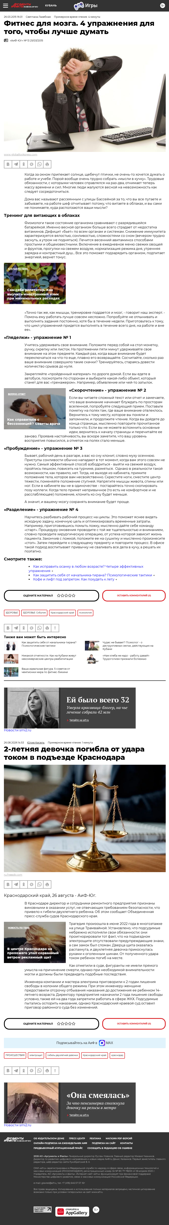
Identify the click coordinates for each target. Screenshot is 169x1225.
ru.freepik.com (13, 874)
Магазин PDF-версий (119, 1138)
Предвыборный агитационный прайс (58, 1148)
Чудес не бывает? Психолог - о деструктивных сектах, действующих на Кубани (128, 646)
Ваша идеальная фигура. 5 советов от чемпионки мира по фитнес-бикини (46, 670)
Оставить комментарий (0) (134, 595)
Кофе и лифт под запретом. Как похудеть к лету (73, 579)
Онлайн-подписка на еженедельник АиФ (60, 1143)
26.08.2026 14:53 (14, 742)
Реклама (95, 1138)
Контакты (126, 1143)
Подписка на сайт (103, 1143)
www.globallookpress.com (20, 154)
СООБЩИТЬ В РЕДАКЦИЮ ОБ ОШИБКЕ (109, 1148)
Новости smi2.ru (17, 730)
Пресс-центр (77, 1138)
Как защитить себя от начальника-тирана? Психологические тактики (92, 575)
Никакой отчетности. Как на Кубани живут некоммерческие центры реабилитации (49, 657)
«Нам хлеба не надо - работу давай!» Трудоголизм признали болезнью (126, 657)
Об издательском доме (49, 1138)
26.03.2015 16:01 (13, 16)
